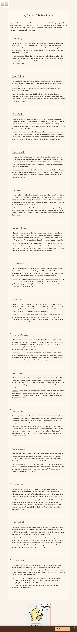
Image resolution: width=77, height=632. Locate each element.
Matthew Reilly (18, 152)
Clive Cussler (18, 114)
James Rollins (18, 76)
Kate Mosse (17, 373)
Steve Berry (17, 38)
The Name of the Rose (19, 578)
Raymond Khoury (19, 228)
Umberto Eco (18, 560)
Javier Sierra (17, 411)
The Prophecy (16, 464)
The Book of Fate (17, 279)
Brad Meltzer (18, 263)
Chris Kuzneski (18, 448)
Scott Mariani (18, 299)
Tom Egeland (18, 522)
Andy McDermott (20, 335)
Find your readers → (62, 629)
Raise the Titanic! (17, 132)
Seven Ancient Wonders (19, 170)
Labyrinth (15, 390)
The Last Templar (17, 243)
